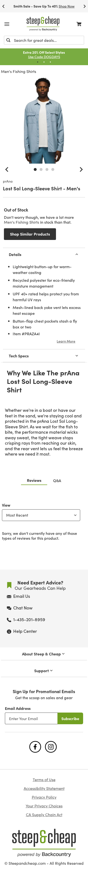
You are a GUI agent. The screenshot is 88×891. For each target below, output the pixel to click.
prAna (8, 181)
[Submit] (8, 40)
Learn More (66, 341)
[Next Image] (81, 169)
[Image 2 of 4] (41, 169)
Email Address (18, 708)
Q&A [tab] (57, 480)
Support (41, 670)
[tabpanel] (44, 520)
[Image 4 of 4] (53, 169)
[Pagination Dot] (37, 62)
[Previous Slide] (3, 6)
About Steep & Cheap (41, 653)
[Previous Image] (7, 169)
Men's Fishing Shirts (18, 71)
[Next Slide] (84, 6)
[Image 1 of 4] (35, 169)
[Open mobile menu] (7, 24)
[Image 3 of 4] (47, 169)
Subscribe (70, 718)
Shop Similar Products (30, 234)
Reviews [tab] (34, 480)
